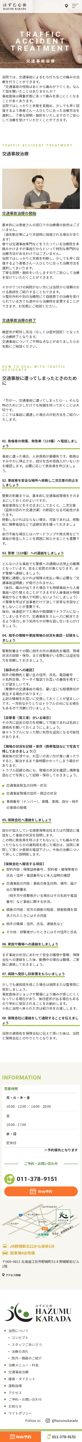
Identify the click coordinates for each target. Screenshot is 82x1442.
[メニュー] (75, 6)
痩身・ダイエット (21, 1378)
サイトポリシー (20, 1413)
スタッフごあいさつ (27, 1344)
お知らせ (15, 1406)
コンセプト (20, 1337)
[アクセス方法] (66, 6)
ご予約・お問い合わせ (25, 1399)
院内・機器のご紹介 (27, 1358)
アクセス (15, 1392)
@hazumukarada (65, 1420)
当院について (18, 1330)
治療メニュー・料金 (23, 1364)
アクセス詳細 (13, 1275)
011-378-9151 (37, 1179)
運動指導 (15, 1385)
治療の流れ (20, 1351)
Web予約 (45, 1191)
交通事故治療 (18, 1371)
